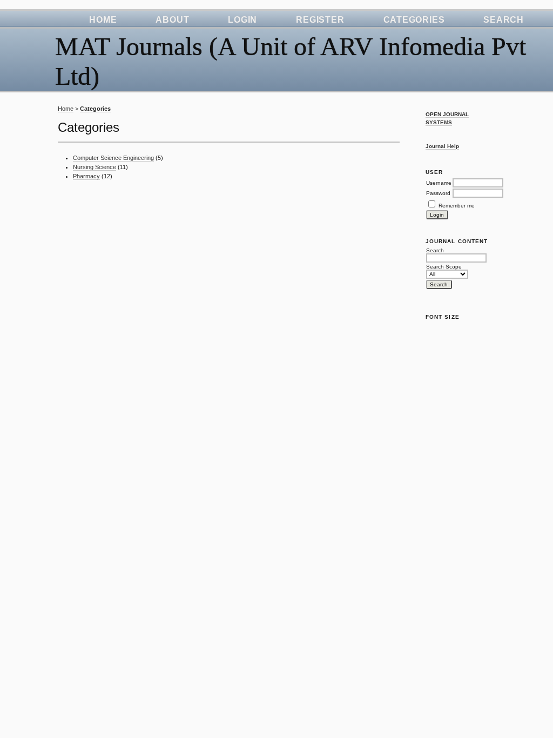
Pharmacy (86, 176)
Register (320, 19)
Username (438, 183)
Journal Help (442, 146)
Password (438, 193)
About (172, 19)
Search (503, 19)
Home (103, 19)
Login (242, 19)
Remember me (457, 206)
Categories (414, 19)
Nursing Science (94, 167)
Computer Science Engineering (113, 158)
